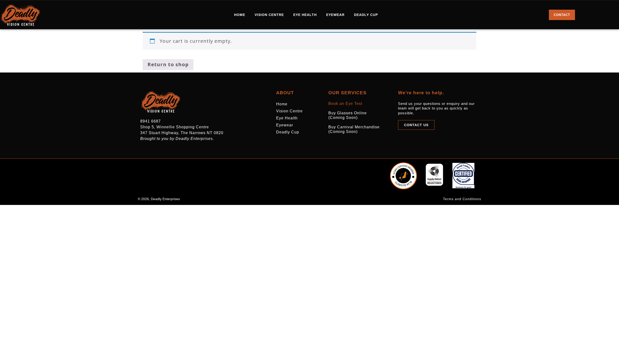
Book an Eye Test (345, 104)
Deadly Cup (366, 15)
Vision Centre (269, 15)
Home (239, 15)
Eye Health (305, 15)
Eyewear (335, 15)
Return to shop (168, 64)
